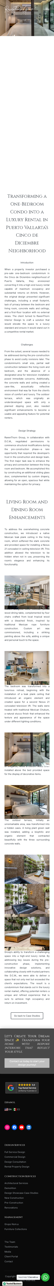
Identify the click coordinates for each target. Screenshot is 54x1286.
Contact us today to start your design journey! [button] (27, 1063)
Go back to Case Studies (27, 1015)
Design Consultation (15, 1161)
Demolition (10, 1188)
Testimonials (11, 1246)
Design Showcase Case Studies (21, 1192)
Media (7, 1251)
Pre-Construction (13, 1202)
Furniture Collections (15, 1229)
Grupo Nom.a (11, 1224)
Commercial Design (14, 1156)
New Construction (14, 1197)
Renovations (11, 1207)
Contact (8, 1261)
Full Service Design (14, 1152)
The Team (9, 1241)
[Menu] (48, 9)
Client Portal (11, 1256)
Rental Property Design (16, 1166)
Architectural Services (16, 1183)
